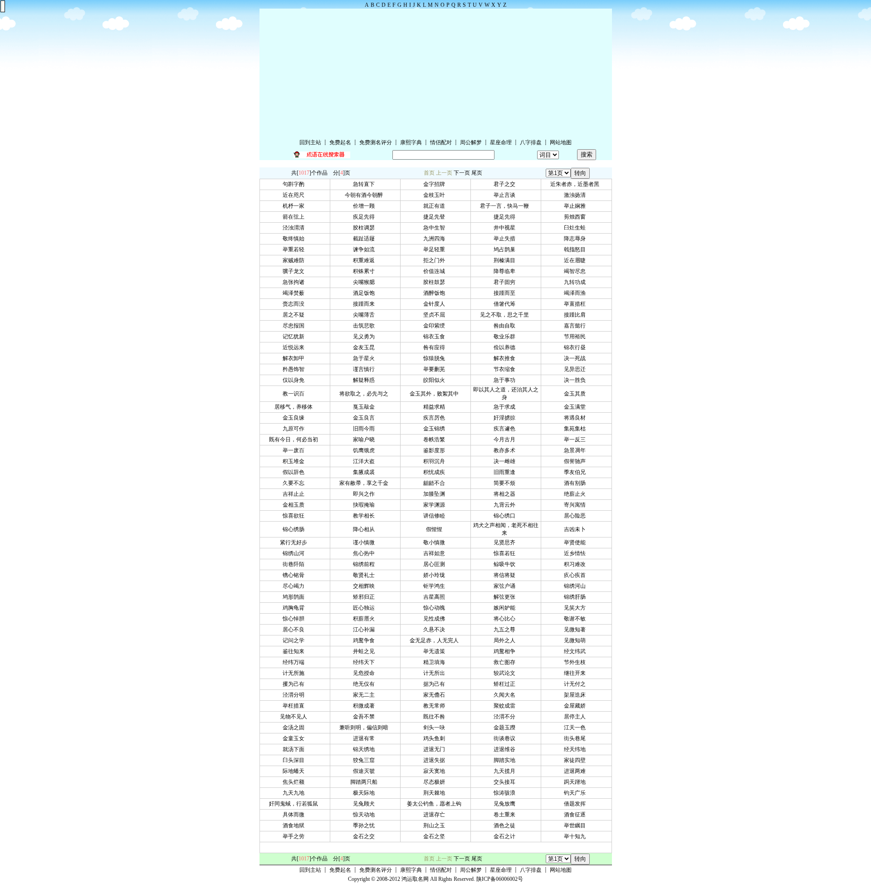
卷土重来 (506, 814)
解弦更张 (506, 597)
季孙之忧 (365, 825)
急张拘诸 (295, 282)
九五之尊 (506, 629)
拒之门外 (435, 260)
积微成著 (365, 706)
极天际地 (365, 793)
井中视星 (506, 228)
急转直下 (365, 184)
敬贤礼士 (365, 575)
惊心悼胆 (295, 618)
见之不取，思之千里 (506, 315)
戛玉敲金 (365, 407)
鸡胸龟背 (295, 608)
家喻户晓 (365, 439)
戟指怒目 (576, 249)
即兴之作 (365, 494)
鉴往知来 (295, 651)
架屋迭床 (576, 695)
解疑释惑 (365, 380)
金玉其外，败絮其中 (435, 394)
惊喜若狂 (506, 553)
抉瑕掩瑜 (365, 505)
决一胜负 (576, 380)
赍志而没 (295, 304)
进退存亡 (435, 814)
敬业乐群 (506, 336)
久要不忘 (295, 483)
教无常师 (435, 706)
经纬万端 (295, 662)
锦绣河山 (576, 586)
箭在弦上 (295, 217)
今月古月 (506, 439)
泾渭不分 (506, 716)
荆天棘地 (435, 793)
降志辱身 (576, 238)
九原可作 (295, 428)
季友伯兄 (576, 472)
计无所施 (295, 673)
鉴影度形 (435, 450)
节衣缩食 (506, 369)
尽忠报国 (295, 325)
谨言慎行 (365, 369)
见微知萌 (576, 640)
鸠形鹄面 (295, 597)
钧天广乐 (576, 793)
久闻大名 (506, 695)
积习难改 (576, 564)
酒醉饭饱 (435, 293)
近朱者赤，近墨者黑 (576, 184)
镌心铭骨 (295, 575)
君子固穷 (506, 282)
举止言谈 (506, 195)
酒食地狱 (295, 825)
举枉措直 (295, 706)
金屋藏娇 (576, 706)
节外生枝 (576, 662)
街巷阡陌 (295, 564)
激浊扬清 (576, 195)
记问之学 (295, 640)
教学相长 (365, 516)
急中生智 (435, 228)
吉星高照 (435, 597)
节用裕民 (576, 336)
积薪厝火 (365, 618)
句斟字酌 (295, 184)
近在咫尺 (295, 195)
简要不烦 (506, 483)
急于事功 (506, 380)
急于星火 (365, 358)
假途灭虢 (365, 771)
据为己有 (435, 684)
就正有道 (435, 206)
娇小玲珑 (435, 575)
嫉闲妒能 (506, 608)
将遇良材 (576, 418)
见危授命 (365, 673)
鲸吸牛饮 (506, 564)
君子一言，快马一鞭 (506, 206)
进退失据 (435, 760)
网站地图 (561, 142)
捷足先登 (435, 217)
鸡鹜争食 (365, 640)
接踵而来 (365, 304)
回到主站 (310, 142)
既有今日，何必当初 (295, 439)
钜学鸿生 (435, 586)
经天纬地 (576, 749)
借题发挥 (576, 804)
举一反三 (576, 439)
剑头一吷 (435, 727)
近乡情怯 (576, 553)
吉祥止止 (295, 494)
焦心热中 (365, 553)
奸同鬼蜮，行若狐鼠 (295, 804)
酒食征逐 (576, 814)
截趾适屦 (365, 238)
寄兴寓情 (576, 505)
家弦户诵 (506, 586)
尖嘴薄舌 (365, 315)
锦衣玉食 (435, 336)
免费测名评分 (375, 142)
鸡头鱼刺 (435, 738)
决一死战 (576, 358)
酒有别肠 (576, 483)
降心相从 (365, 529)
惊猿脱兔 (435, 358)
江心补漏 (365, 629)
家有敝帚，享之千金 (365, 483)
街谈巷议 (506, 738)
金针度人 (435, 304)
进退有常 (365, 738)
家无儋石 (435, 695)
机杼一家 (295, 206)
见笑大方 (576, 608)
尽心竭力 (295, 586)
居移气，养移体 (294, 407)
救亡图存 (506, 662)
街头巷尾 (576, 738)
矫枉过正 (506, 684)
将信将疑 (506, 575)
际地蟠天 (295, 771)
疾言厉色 (435, 418)
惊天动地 (365, 814)
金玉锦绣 (435, 428)
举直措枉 (576, 304)
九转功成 (576, 282)
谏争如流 (365, 249)
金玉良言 (365, 418)
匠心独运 (365, 608)
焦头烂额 (295, 782)
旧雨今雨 (365, 428)
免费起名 (340, 142)
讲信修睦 (435, 516)
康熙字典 (411, 142)
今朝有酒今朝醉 (365, 195)
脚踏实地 (506, 760)
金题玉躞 (506, 727)
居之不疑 (295, 315)
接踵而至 (506, 293)
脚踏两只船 (365, 782)
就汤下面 (295, 749)
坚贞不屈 (435, 315)
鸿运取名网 (415, 879)
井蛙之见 (365, 651)
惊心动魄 (435, 608)
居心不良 (295, 629)
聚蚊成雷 (506, 706)
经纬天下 (365, 662)
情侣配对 (441, 142)
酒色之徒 (506, 825)
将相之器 (506, 494)
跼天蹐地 (576, 782)
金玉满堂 (576, 407)
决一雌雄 (506, 461)
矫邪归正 (365, 597)
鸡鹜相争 (506, 651)
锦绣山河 (295, 553)
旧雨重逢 (506, 472)
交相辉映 (365, 586)
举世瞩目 (576, 825)
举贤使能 (576, 542)
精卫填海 (435, 662)
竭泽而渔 (576, 293)
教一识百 (295, 394)
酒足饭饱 (365, 293)
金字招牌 (435, 184)
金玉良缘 (295, 418)
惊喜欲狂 (295, 516)
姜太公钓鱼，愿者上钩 (435, 804)
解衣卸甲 (295, 358)
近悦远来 (295, 347)
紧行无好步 (295, 542)
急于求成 (506, 407)
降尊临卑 (506, 271)
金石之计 (506, 836)
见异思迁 (576, 369)
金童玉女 (295, 738)
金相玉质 (295, 505)
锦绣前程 (365, 564)
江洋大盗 (365, 461)
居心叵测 (435, 564)
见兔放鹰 (506, 804)
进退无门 (435, 749)
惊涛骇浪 (506, 793)
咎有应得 (435, 347)
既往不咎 (435, 716)
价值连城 (435, 271)
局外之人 (506, 640)
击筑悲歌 (365, 325)
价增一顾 (365, 206)
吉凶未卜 (576, 529)
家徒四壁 (576, 760)
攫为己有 (295, 684)
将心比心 (506, 618)
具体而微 (295, 814)
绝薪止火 (576, 494)
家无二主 (365, 695)
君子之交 (506, 184)
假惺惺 (435, 529)
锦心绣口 (506, 516)
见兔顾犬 (365, 804)
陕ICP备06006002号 (499, 879)
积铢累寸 (365, 271)
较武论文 (506, 673)
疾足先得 (365, 217)
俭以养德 (506, 347)
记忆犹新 (295, 336)
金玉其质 (576, 394)
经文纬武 (576, 651)
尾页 (476, 173)
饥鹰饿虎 (365, 450)
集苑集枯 (576, 428)
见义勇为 (365, 336)
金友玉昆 (365, 347)
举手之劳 (295, 836)
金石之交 (365, 836)
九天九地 (295, 793)
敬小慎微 (435, 542)
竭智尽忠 (576, 271)
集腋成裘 (365, 472)
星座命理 (501, 142)
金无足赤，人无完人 (435, 640)
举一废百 (295, 450)
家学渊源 (435, 505)
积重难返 (365, 260)
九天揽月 (506, 771)
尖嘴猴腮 (365, 282)
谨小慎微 (365, 542)
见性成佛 (435, 618)
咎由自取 (506, 325)
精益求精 (435, 407)
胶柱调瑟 (365, 228)
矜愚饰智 (295, 369)
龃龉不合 (435, 483)
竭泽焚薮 (295, 293)
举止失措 (506, 238)
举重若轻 (295, 249)
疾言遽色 (506, 428)
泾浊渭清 (295, 228)
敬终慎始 (295, 238)
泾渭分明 (295, 695)
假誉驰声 (576, 461)
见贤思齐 (506, 542)
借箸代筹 (506, 304)
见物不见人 (295, 716)
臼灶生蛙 (576, 228)
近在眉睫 (576, 260)
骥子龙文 (295, 271)
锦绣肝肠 (576, 597)
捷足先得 (506, 217)
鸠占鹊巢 (506, 249)
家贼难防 (295, 260)
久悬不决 (435, 629)
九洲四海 (435, 238)
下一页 (462, 173)
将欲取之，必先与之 (365, 394)
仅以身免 (295, 380)
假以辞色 (295, 472)
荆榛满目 (506, 260)
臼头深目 (295, 760)
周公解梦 (471, 142)
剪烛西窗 (576, 217)
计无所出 (435, 673)
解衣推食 (506, 358)
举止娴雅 (576, 206)
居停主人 (576, 716)
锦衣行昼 (576, 347)
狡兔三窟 (365, 760)
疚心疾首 (576, 575)
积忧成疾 (435, 472)
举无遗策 (435, 651)
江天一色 (576, 727)
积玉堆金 (295, 461)
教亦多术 (506, 450)
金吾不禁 (365, 716)
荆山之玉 (435, 825)
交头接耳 (506, 782)
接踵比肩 (576, 315)
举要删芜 (435, 369)
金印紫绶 (435, 325)
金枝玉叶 (435, 195)
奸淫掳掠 (506, 418)
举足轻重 (435, 249)
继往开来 (576, 673)
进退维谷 (506, 749)
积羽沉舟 (435, 461)
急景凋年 (576, 450)
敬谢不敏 (576, 618)
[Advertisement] (435, 72)
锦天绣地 (365, 749)
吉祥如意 (435, 553)
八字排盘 (531, 142)
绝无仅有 (365, 684)
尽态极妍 (435, 782)
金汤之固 (295, 727)
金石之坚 (435, 836)
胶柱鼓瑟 (435, 282)
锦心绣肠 (295, 529)
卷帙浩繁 (435, 439)
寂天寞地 (435, 771)
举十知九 (576, 836)
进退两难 (576, 771)
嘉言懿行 (576, 325)
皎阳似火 (435, 380)
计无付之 (576, 684)
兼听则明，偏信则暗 (365, 727)
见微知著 (576, 629)
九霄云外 (506, 505)
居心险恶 (576, 516)
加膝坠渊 (435, 494)
